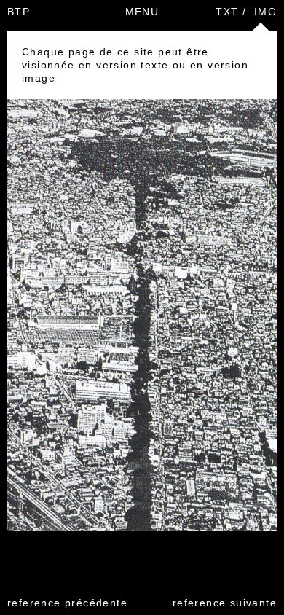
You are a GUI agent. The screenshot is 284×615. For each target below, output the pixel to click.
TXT (227, 11)
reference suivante (225, 602)
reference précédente (67, 602)
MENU (142, 11)
